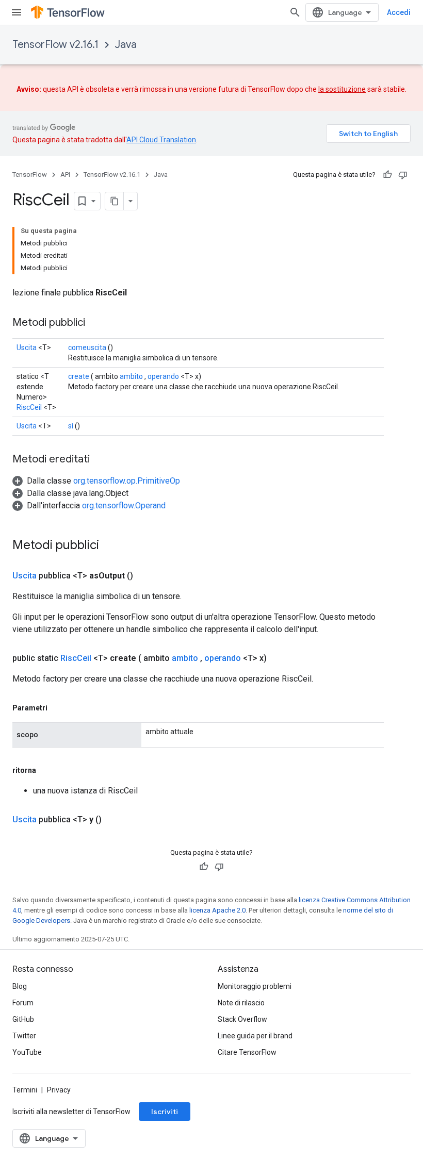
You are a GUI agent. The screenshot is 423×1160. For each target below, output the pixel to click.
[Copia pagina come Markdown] (114, 201)
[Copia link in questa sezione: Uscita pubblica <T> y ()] (114, 820)
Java (126, 44)
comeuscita (87, 347)
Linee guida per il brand (255, 1036)
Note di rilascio (241, 1003)
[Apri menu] (16, 12)
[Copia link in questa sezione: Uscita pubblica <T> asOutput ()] (145, 576)
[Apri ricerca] (295, 12)
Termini (24, 1090)
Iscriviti (164, 1111)
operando (163, 376)
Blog (19, 986)
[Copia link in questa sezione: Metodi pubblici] (95, 323)
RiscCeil (29, 407)
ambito (131, 376)
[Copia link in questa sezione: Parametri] (57, 708)
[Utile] (387, 175)
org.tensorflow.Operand (124, 505)
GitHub (23, 1019)
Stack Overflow (242, 1019)
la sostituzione (342, 89)
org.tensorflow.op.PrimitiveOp (126, 481)
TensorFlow (29, 174)
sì (70, 426)
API (65, 174)
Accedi (399, 12)
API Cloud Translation (161, 140)
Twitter (24, 1036)
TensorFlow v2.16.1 (55, 44)
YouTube (27, 1052)
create (78, 376)
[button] (96, 481)
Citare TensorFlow (247, 1052)
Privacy (59, 1090)
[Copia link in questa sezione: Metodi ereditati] (100, 460)
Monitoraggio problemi (254, 986)
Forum (23, 1003)
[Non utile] (403, 175)
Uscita (27, 347)
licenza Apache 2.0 (217, 910)
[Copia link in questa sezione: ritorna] (46, 770)
